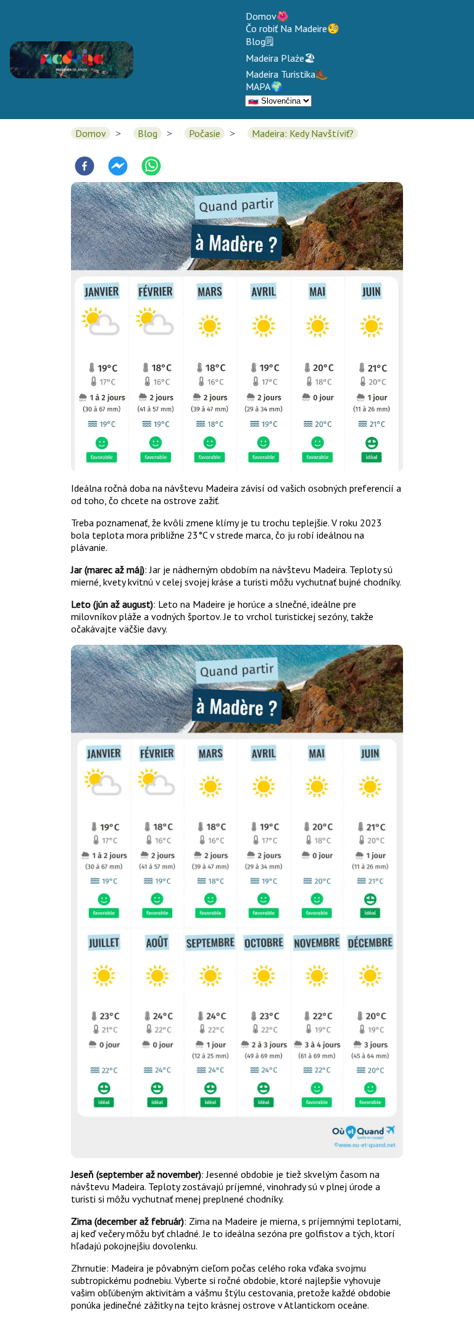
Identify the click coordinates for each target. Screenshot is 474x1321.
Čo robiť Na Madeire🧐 (292, 28)
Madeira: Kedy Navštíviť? (303, 133)
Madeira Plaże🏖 (280, 58)
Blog (147, 133)
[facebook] (84, 167)
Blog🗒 (259, 41)
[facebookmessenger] (118, 167)
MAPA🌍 (264, 86)
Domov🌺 (267, 16)
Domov (90, 133)
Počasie (204, 133)
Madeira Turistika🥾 (287, 74)
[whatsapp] (151, 167)
